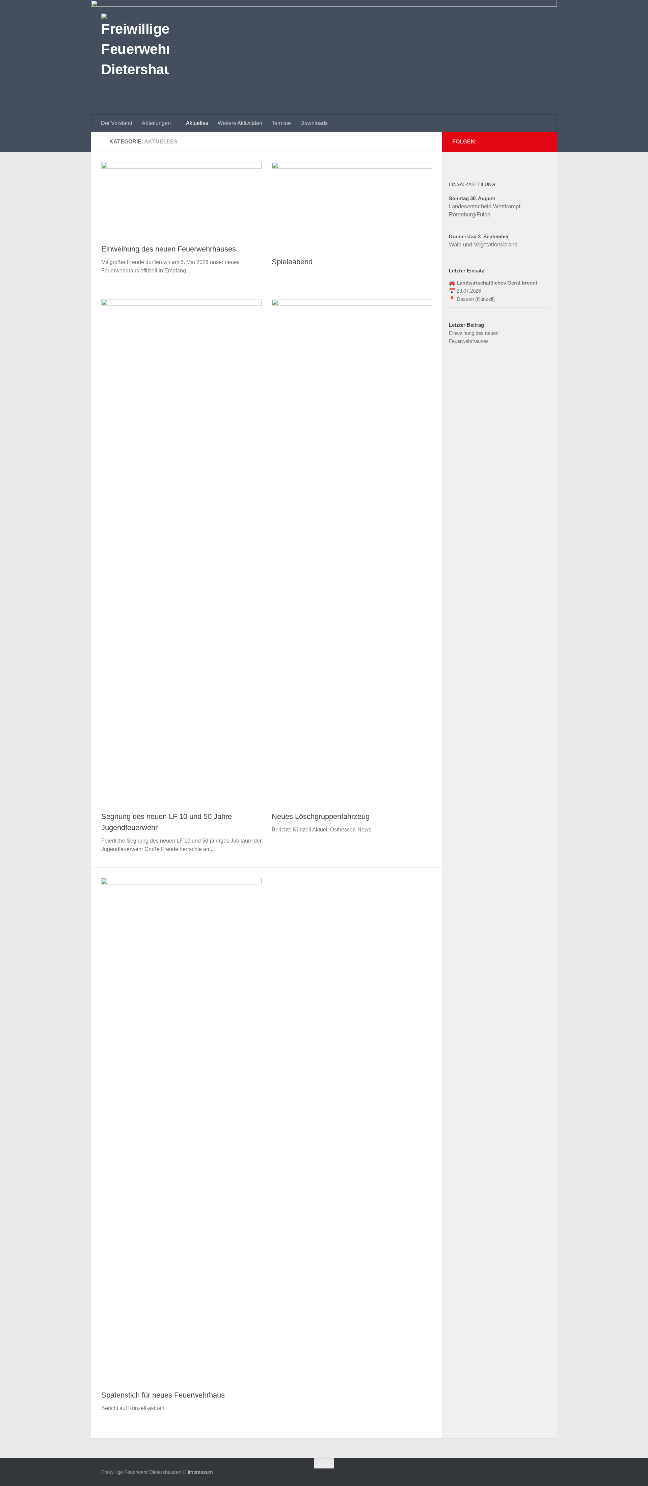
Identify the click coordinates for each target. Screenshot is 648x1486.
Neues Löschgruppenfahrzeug (321, 816)
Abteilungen (156, 123)
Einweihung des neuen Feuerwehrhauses (168, 249)
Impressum (200, 1472)
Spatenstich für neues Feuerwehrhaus (163, 1395)
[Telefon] (521, 141)
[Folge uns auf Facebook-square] (543, 141)
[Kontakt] (532, 141)
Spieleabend (292, 262)
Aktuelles (197, 123)
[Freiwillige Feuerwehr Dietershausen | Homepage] (135, 47)
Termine (281, 123)
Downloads (314, 123)
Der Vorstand (116, 123)
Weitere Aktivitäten (240, 123)
